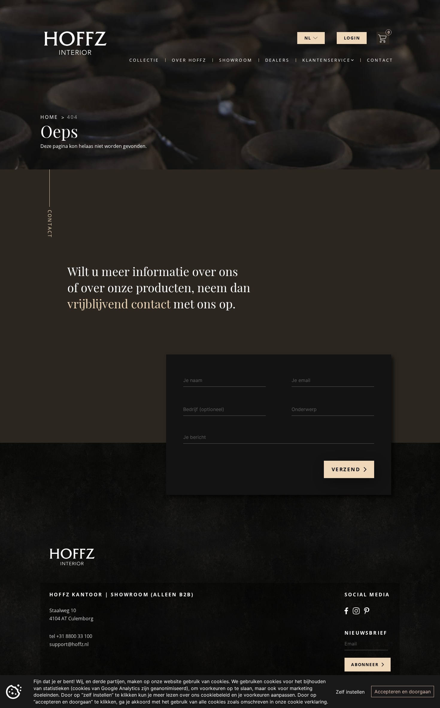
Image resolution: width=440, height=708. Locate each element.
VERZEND (347, 469)
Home (49, 117)
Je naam (192, 380)
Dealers (277, 60)
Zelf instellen (350, 691)
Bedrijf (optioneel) (203, 409)
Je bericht (194, 437)
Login (352, 38)
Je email (301, 380)
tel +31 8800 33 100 (70, 636)
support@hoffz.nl (69, 644)
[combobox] (311, 38)
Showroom (235, 60)
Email (351, 643)
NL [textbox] (307, 38)
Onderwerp (304, 409)
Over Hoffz (189, 60)
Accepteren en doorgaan (402, 692)
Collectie (144, 60)
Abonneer (365, 664)
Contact (380, 60)
